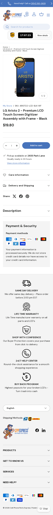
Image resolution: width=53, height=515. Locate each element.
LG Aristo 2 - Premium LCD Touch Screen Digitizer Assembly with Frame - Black (23, 50)
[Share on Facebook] (21, 196)
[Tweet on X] (14, 196)
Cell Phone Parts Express (20, 508)
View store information (18, 163)
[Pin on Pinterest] (27, 196)
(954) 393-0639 (38, 3)
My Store (7, 105)
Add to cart (36, 145)
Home (5, 47)
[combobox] (26, 27)
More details (43, 35)
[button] (41, 14)
